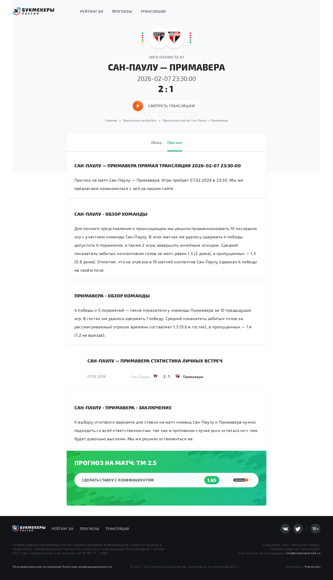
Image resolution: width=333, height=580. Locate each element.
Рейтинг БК (92, 11)
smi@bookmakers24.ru (303, 553)
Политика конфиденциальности (87, 566)
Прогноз (174, 142)
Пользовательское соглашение (36, 566)
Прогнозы (122, 11)
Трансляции (153, 11)
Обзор (156, 142)
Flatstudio (313, 566)
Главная (111, 120)
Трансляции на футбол (140, 120)
